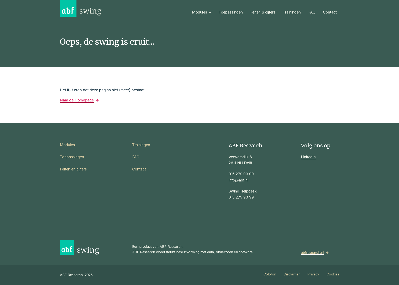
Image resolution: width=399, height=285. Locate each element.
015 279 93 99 (241, 197)
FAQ (311, 12)
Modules (199, 12)
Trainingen (292, 12)
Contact (330, 12)
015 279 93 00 (241, 174)
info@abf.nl (238, 180)
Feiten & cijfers (262, 12)
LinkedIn (308, 157)
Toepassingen (231, 12)
